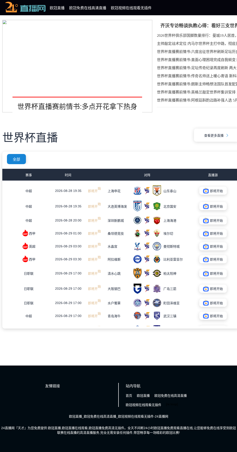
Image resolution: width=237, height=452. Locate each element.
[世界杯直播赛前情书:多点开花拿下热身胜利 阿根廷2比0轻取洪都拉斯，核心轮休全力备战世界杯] (77, 66)
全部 (16, 159)
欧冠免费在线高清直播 (87, 8)
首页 (129, 395)
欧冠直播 (57, 8)
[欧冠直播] (25, 12)
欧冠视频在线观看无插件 (131, 8)
